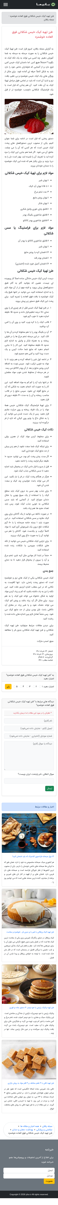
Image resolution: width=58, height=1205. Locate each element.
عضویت (49, 1181)
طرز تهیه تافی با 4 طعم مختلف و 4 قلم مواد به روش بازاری (31, 1083)
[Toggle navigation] (6, 4)
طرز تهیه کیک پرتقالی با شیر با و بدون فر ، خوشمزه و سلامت (30, 932)
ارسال (49, 788)
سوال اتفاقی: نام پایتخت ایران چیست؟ (36, 774)
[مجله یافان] (45, 4)
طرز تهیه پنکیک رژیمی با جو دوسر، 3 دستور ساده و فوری (31, 1007)
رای (8, 686)
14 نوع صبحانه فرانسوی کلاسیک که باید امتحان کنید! (33, 856)
